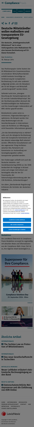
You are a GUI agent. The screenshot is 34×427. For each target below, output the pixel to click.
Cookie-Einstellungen (20, 210)
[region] (17, 213)
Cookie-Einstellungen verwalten (17, 229)
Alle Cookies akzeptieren (17, 224)
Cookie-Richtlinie (25, 213)
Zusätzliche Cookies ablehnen (17, 219)
